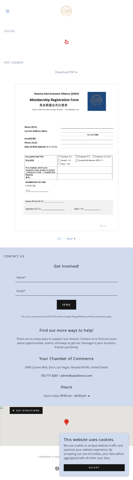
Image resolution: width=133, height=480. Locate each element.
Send (66, 304)
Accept (94, 467)
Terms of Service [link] (97, 316)
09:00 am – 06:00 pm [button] (73, 396)
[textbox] (66, 277)
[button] (13, 11)
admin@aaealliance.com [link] (76, 376)
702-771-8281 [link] (49, 376)
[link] (66, 11)
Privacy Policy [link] (78, 316)
